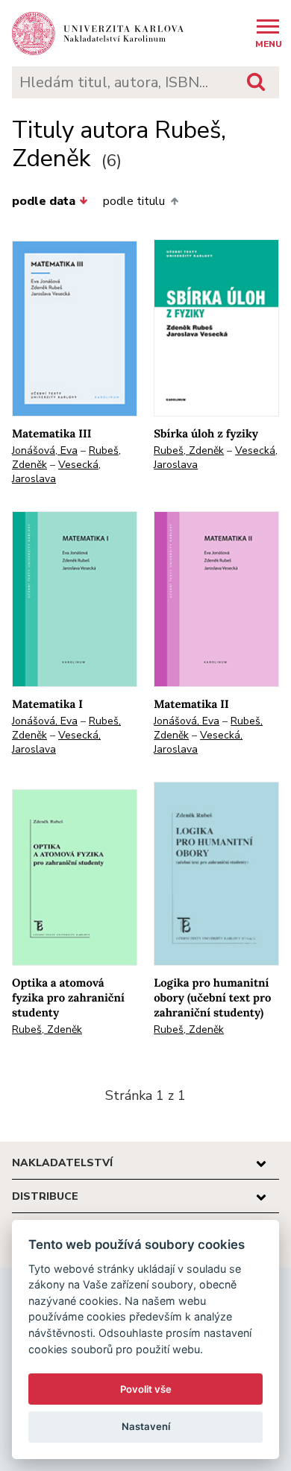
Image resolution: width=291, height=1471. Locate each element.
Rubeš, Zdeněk (189, 450)
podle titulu (134, 201)
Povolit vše (146, 1389)
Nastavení (146, 1426)
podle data (43, 201)
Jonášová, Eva (45, 450)
